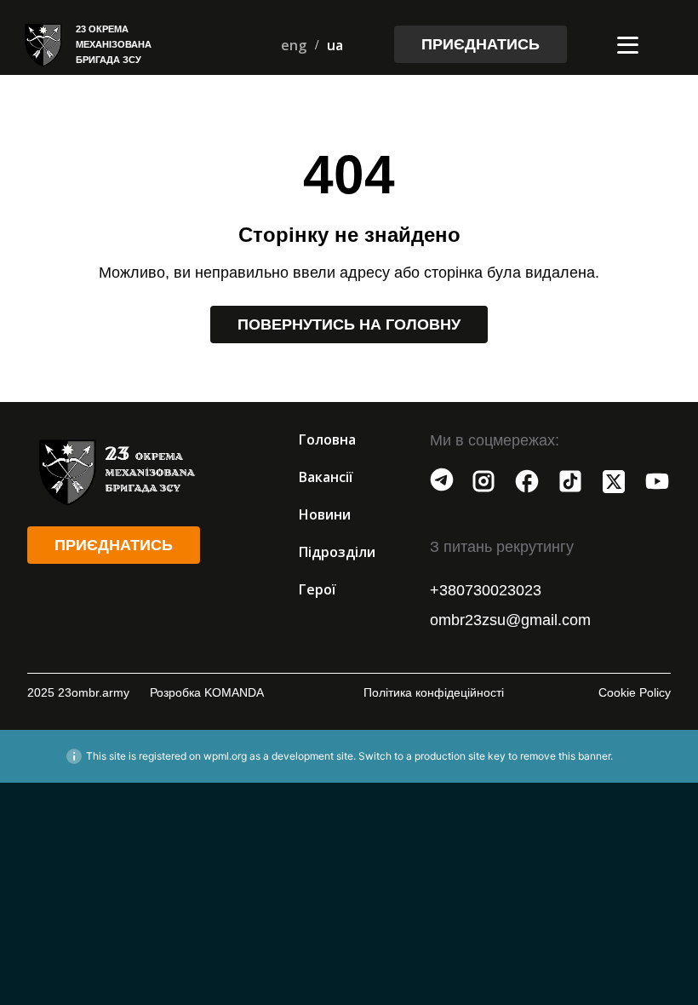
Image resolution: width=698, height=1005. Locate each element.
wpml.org (225, 755)
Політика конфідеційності (433, 692)
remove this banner (565, 755)
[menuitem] (293, 44)
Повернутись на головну (349, 324)
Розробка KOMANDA (207, 692)
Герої (317, 589)
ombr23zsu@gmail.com (510, 620)
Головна (327, 439)
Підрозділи (337, 552)
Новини (325, 514)
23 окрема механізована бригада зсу (114, 44)
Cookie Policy (634, 692)
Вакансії (326, 477)
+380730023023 (485, 590)
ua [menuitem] (335, 45)
